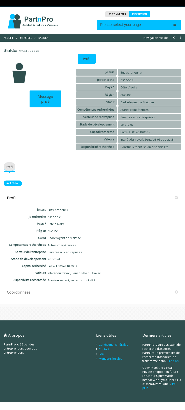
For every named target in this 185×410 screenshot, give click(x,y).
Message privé (45, 99)
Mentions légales (110, 359)
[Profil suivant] (180, 37)
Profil (86, 59)
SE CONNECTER (117, 14)
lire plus (173, 361)
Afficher (15, 183)
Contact (104, 349)
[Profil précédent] (174, 37)
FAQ (101, 354)
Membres (26, 37)
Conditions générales (113, 345)
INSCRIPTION (139, 14)
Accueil (9, 37)
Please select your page (120, 25)
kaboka (43, 37)
